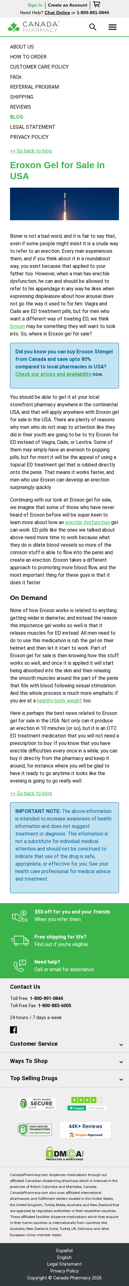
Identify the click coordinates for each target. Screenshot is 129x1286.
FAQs (16, 77)
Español (64, 1250)
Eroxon (17, 326)
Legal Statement (64, 1264)
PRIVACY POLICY (29, 137)
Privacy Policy (64, 1271)
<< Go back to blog (31, 151)
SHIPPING (21, 97)
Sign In (35, 5)
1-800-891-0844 (46, 998)
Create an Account (67, 5)
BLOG (16, 117)
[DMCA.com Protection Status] (64, 1153)
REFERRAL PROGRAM (34, 87)
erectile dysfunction (87, 522)
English (64, 1257)
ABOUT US (22, 47)
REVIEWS (20, 107)
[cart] (97, 5)
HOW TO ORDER (28, 57)
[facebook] (13, 1028)
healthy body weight (59, 701)
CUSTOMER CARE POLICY (39, 67)
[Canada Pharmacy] (34, 27)
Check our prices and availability (53, 374)
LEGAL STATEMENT (32, 127)
